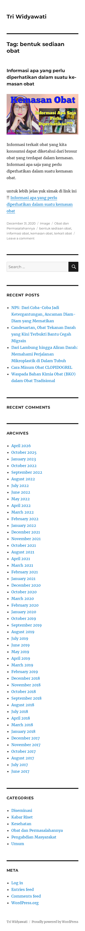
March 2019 (22, 665)
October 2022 (24, 465)
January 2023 (23, 459)
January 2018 (23, 731)
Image (45, 223)
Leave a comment (20, 238)
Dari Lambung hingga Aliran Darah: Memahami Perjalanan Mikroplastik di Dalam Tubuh (44, 354)
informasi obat (18, 233)
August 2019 (22, 631)
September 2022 (26, 472)
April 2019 (20, 658)
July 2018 (19, 711)
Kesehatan (21, 823)
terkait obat (63, 233)
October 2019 (23, 618)
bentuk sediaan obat (55, 228)
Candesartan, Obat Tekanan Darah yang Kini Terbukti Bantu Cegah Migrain (43, 334)
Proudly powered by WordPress (55, 922)
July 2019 (19, 638)
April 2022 (21, 505)
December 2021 (25, 532)
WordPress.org (25, 902)
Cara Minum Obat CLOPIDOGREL (41, 367)
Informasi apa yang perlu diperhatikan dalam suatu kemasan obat (41, 77)
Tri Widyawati (27, 16)
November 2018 (26, 685)
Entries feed (22, 889)
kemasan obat (41, 233)
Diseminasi (21, 810)
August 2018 (22, 704)
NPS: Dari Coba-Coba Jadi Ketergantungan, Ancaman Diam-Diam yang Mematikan (43, 314)
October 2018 (23, 691)
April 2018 (20, 718)
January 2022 (23, 525)
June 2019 (20, 645)
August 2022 (23, 479)
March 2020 (22, 598)
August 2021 (22, 552)
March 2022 (22, 512)
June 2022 (20, 492)
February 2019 (24, 671)
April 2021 (20, 558)
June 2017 (20, 771)
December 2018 (25, 678)
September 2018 (26, 698)
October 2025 (24, 452)
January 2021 (23, 578)
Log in (17, 882)
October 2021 (23, 545)
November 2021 (26, 538)
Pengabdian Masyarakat (33, 837)
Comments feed (26, 896)
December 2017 (25, 738)
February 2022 (24, 518)
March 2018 (22, 724)
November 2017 (25, 744)
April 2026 (21, 445)
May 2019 (20, 651)
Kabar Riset (22, 817)
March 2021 (22, 565)
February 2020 (24, 605)
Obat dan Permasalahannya (37, 830)
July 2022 (20, 485)
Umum (17, 843)
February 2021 (24, 572)
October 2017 (23, 751)
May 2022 (20, 498)
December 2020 (26, 585)
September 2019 (26, 625)
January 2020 (23, 611)
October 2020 (24, 591)
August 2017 (22, 758)
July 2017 (19, 764)
